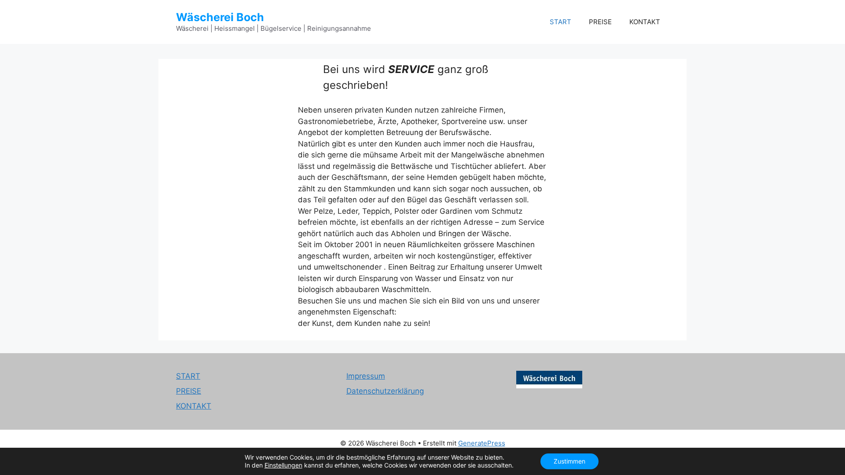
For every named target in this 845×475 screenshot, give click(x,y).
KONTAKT (644, 22)
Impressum (365, 376)
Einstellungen (283, 465)
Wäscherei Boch (220, 17)
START (560, 22)
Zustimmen (569, 461)
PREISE (600, 22)
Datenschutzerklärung (385, 391)
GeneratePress (481, 443)
